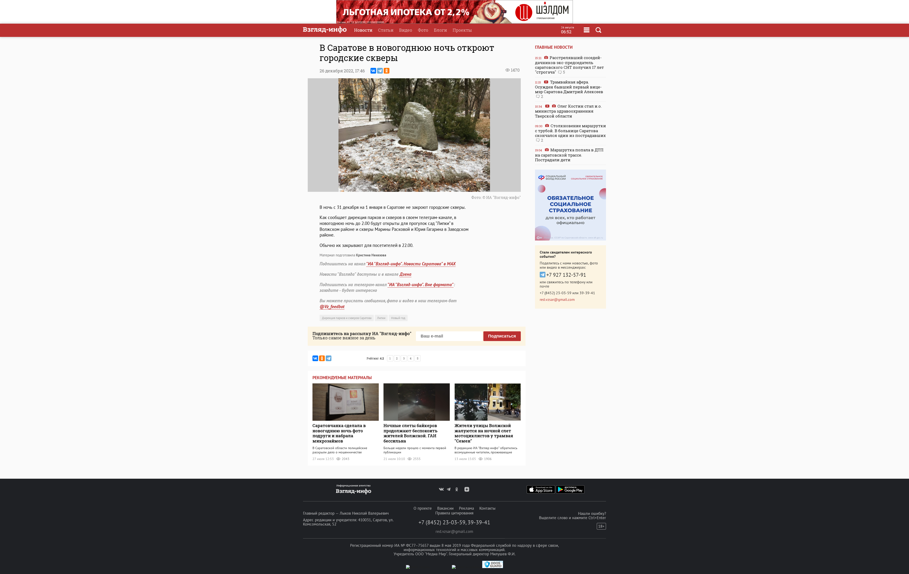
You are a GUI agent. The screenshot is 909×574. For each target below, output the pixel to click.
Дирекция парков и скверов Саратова (346, 318)
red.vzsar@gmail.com (557, 299)
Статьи (385, 30)
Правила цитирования (454, 513)
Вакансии (445, 508)
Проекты (462, 30)
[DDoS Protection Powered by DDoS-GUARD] (492, 567)
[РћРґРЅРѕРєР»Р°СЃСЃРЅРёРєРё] (386, 71)
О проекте (423, 508)
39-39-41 (587, 292)
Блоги (440, 30)
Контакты (487, 508)
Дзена (405, 274)
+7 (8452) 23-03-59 (555, 292)
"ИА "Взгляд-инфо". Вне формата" (421, 284)
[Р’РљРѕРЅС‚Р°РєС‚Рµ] (373, 71)
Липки (381, 318)
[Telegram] (380, 71)
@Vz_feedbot (332, 306)
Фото (423, 30)
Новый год (398, 318)
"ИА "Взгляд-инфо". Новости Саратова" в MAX (411, 264)
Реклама (466, 508)
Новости (363, 30)
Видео (405, 30)
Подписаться (502, 336)
